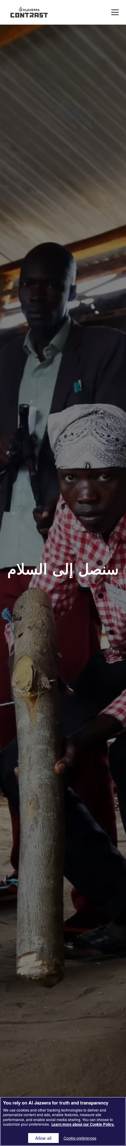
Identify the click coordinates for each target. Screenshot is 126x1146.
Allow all (43, 1138)
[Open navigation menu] (115, 12)
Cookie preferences (80, 1137)
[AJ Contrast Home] (29, 12)
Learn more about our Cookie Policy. (82, 1124)
